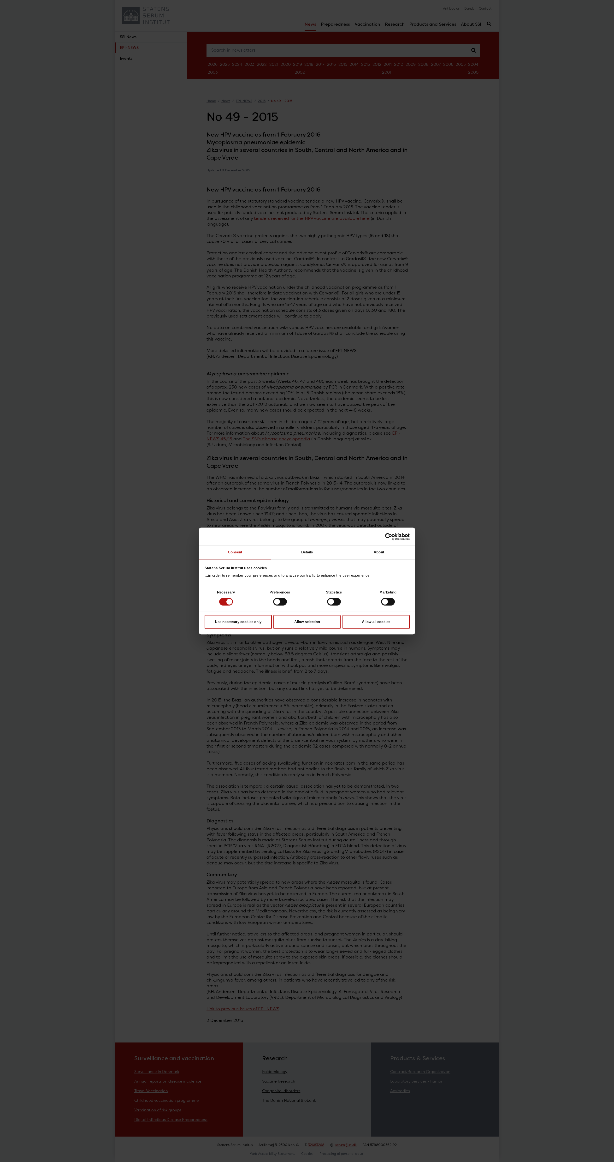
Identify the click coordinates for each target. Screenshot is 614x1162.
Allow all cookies (376, 622)
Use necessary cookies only (238, 622)
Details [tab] (307, 552)
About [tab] (379, 552)
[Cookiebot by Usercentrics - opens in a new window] (389, 536)
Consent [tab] (235, 552)
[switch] (280, 602)
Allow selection (307, 622)
